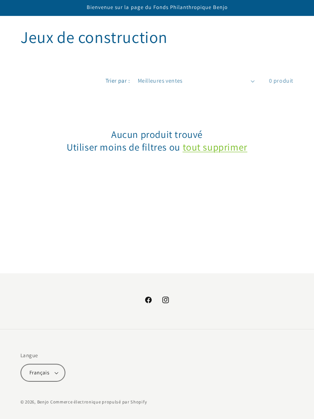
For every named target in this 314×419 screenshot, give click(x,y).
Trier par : (117, 80)
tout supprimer (215, 147)
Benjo (43, 402)
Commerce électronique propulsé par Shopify (98, 402)
